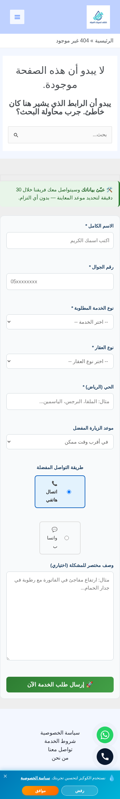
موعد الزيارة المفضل (93, 428)
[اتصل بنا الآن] (105, 756)
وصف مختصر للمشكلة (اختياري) (82, 565)
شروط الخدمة (60, 741)
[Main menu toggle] (17, 17)
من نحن (60, 758)
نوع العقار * (103, 347)
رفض (79, 790)
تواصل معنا (60, 749)
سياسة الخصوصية (60, 733)
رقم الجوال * (101, 267)
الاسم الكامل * (99, 225)
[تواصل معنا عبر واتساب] (105, 735)
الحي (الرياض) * (98, 386)
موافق (40, 790)
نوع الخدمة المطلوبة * (92, 308)
